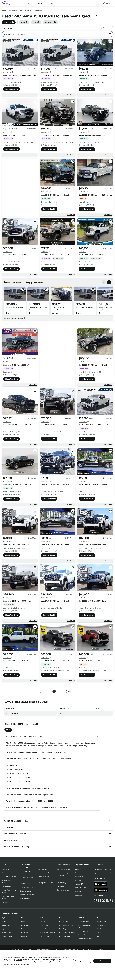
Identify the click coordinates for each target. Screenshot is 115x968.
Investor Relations (43, 949)
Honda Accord (25, 929)
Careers (57, 949)
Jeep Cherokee (64, 936)
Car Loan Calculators (64, 869)
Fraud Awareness (87, 949)
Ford (41, 918)
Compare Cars (25, 884)
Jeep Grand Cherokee (66, 925)
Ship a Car (60, 879)
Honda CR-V (25, 921)
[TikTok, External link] (95, 900)
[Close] (112, 952)
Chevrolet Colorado (85, 939)
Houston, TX (79, 873)
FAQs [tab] (8, 730)
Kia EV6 (99, 936)
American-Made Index (27, 895)
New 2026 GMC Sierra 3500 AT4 (84, 308)
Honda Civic (25, 925)
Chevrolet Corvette (84, 921)
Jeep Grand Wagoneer (67, 933)
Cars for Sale (12, 11)
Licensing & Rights (69, 949)
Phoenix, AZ (79, 880)
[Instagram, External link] (107, 900)
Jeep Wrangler (64, 921)
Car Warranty (61, 883)
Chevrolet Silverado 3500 (19, 778)
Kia (98, 918)
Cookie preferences (82, 961)
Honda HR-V (25, 936)
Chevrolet (81, 918)
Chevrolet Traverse (84, 931)
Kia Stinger (100, 929)
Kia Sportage (101, 921)
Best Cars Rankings (26, 887)
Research (39, 3)
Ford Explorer (44, 936)
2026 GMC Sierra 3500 (14, 713)
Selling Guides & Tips (45, 883)
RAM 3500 (13, 766)
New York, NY (79, 891)
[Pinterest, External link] (111, 900)
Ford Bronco (44, 925)
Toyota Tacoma (7, 929)
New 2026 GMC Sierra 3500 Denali (14, 308)
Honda (23, 918)
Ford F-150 (43, 929)
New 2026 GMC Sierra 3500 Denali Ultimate (61, 308)
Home (4, 11)
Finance (50, 3)
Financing (5, 902)
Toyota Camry (6, 933)
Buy (21, 3)
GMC (30, 11)
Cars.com (19, 960)
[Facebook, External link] (99, 900)
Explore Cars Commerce (102, 869)
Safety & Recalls (25, 891)
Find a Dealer (6, 886)
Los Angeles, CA (80, 877)
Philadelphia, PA (80, 888)
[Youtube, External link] (103, 900)
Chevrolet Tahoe (84, 935)
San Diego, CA (80, 895)
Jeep (60, 918)
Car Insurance (62, 886)
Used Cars (5, 869)
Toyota (4, 918)
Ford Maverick (45, 921)
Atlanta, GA (79, 884)
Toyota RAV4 (6, 921)
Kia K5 (99, 933)
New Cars (5, 873)
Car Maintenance (63, 890)
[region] (57, 959)
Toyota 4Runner (7, 936)
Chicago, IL (79, 869)
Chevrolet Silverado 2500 (19, 782)
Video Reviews (25, 898)
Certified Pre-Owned (9, 877)
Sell (29, 3)
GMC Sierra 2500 (16, 770)
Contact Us (30, 949)
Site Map (60, 894)
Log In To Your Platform (102, 873)
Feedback (99, 949)
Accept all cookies (102, 961)
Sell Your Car (42, 869)
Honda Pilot (25, 933)
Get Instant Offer (44, 873)
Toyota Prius (6, 925)
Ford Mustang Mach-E (47, 933)
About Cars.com (17, 949)
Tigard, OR (22, 11)
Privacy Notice (27, 958)
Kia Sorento (101, 925)
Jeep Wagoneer (64, 929)
